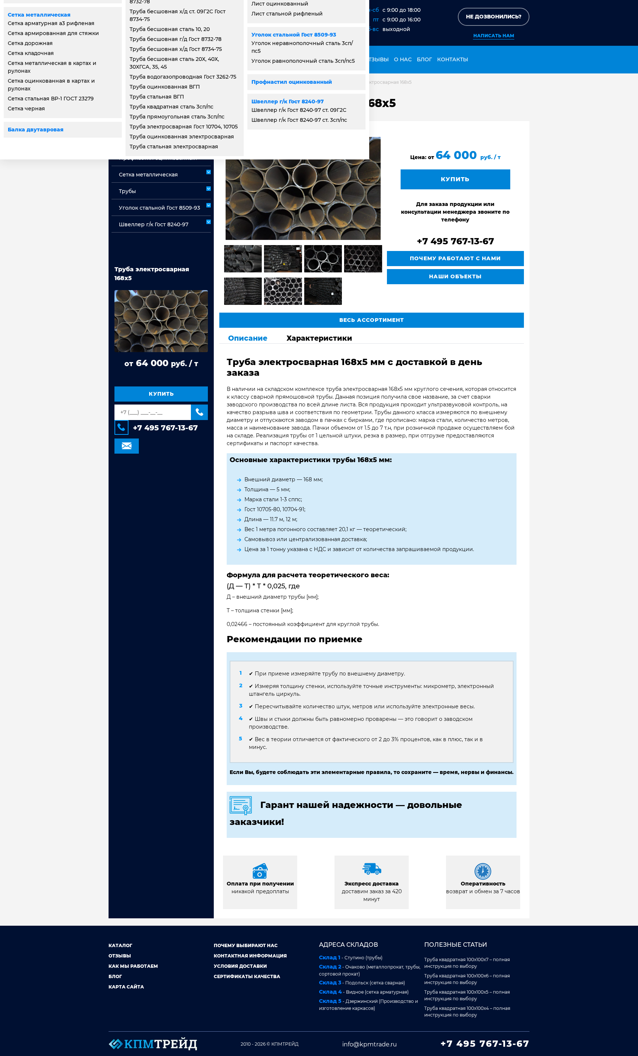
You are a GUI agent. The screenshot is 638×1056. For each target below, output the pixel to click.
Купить (161, 394)
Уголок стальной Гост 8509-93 (293, 34)
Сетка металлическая (39, 14)
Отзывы (376, 59)
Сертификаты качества (247, 976)
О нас (403, 59)
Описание (247, 338)
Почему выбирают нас (246, 945)
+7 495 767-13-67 (165, 427)
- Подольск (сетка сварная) (362, 982)
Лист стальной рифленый (287, 13)
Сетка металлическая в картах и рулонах (52, 67)
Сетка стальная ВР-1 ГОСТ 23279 (51, 98)
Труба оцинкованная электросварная (182, 136)
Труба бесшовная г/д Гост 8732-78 (176, 39)
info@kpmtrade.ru (369, 1044)
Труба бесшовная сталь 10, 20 (170, 29)
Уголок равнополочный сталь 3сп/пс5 (303, 61)
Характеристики (319, 338)
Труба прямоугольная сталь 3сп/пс (177, 116)
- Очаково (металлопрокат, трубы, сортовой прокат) (370, 970)
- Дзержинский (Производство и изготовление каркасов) (368, 1004)
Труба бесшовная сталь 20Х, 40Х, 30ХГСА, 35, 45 (174, 63)
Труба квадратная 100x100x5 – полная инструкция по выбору (467, 995)
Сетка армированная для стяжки (53, 33)
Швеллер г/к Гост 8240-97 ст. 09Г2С (298, 110)
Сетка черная (26, 108)
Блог (424, 59)
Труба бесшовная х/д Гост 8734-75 (176, 49)
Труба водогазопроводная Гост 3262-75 (183, 76)
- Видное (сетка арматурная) (364, 991)
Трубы (127, 191)
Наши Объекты (455, 276)
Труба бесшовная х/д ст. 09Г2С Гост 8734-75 (178, 15)
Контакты (452, 59)
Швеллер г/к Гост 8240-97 (287, 101)
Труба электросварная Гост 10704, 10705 (184, 126)
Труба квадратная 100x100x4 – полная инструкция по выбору (467, 1011)
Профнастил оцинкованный (291, 82)
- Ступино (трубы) (351, 957)
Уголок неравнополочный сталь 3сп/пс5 (302, 47)
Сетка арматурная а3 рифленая (51, 23)
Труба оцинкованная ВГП (165, 86)
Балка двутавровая (36, 129)
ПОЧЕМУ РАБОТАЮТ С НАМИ (455, 258)
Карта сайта (126, 987)
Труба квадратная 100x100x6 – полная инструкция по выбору (467, 979)
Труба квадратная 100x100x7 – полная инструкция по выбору (467, 963)
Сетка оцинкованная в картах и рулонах (51, 85)
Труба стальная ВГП (157, 96)
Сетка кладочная (31, 53)
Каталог (120, 945)
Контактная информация (250, 956)
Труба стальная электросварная (174, 146)
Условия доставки (240, 966)
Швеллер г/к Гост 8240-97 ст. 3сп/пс (299, 120)
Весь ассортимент (371, 320)
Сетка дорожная (30, 43)
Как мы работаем (133, 966)
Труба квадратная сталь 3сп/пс (171, 106)
